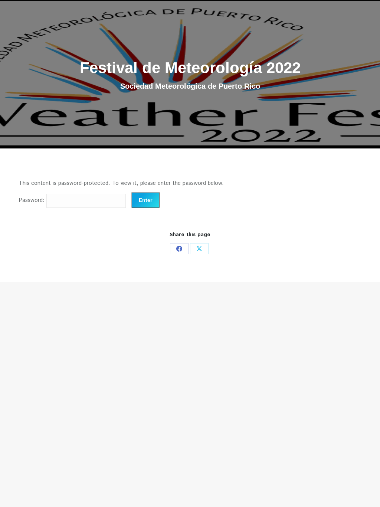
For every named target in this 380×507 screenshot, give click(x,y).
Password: (32, 200)
